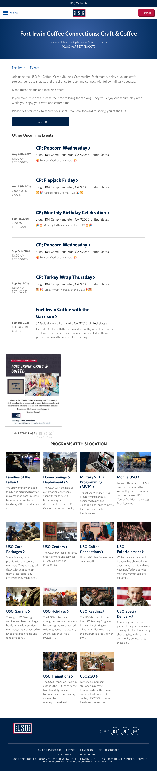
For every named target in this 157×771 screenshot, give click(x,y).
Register (41, 122)
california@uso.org (50, 750)
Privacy (70, 750)
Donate (146, 13)
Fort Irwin (18, 67)
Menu (10, 13)
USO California (78, 3)
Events (34, 67)
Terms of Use (87, 750)
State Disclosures (109, 750)
